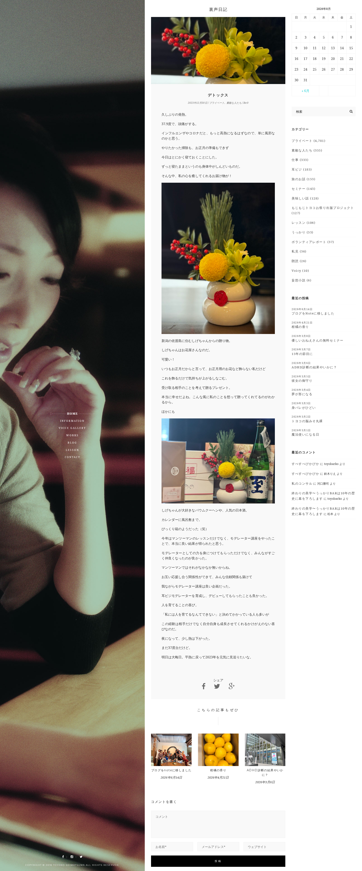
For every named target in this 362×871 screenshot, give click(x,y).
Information (72, 421)
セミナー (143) (303, 188)
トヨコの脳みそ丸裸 (307, 419)
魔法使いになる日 (305, 432)
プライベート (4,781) (308, 140)
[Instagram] (72, 856)
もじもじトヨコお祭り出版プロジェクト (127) (323, 210)
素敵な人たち (234, 103)
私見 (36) (299, 251)
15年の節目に (302, 352)
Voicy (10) (300, 270)
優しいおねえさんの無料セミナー (318, 338)
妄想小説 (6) (301, 280)
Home (72, 413)
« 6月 (305, 90)
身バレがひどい (304, 405)
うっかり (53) (302, 232)
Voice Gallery (72, 428)
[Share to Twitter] (217, 686)
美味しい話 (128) (305, 198)
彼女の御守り (302, 379)
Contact (72, 457)
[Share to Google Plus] (231, 686)
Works (72, 435)
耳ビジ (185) (302, 169)
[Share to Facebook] (204, 686)
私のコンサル (302, 483)
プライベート (216, 103)
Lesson (72, 450)
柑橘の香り (218, 770)
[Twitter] (81, 856)
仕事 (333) (300, 160)
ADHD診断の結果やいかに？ (314, 365)
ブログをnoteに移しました (171, 770)
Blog (72, 442)
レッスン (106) (303, 222)
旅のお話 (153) (303, 179)
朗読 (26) (299, 261)
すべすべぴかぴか (305, 464)
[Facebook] (63, 856)
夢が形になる (302, 392)
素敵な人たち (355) (307, 150)
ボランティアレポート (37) (313, 242)
